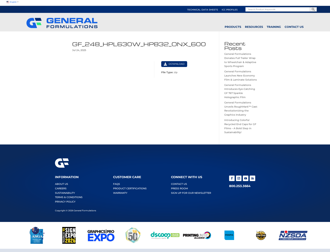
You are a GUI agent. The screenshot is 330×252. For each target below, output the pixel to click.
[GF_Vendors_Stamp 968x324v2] (261, 243)
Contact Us (294, 27)
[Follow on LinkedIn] (252, 178)
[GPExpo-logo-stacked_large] (100, 243)
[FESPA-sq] (228, 243)
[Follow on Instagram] (238, 178)
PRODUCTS (233, 27)
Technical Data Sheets (202, 10)
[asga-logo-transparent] (37, 243)
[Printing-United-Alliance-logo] (197, 243)
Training (274, 27)
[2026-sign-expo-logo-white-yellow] (68, 243)
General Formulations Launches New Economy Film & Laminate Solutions (240, 75)
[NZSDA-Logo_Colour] (293, 243)
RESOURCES (254, 27)
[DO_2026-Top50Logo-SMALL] (133, 243)
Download (177, 63)
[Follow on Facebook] (232, 178)
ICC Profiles (230, 10)
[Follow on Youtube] (245, 178)
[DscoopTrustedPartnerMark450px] (165, 243)
